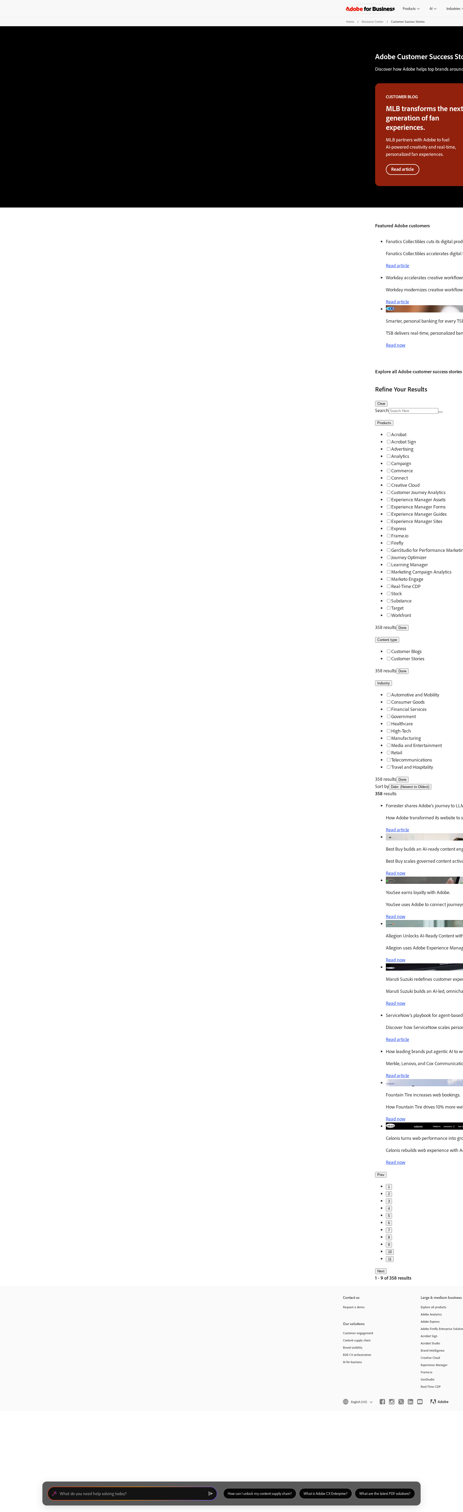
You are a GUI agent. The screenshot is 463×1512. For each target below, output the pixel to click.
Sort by (382, 786)
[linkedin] (410, 1401)
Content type (387, 640)
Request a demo (353, 1307)
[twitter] (401, 1401)
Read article (402, 169)
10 (390, 1252)
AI (431, 8)
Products (409, 8)
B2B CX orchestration (357, 1355)
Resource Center (372, 22)
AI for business (352, 1362)
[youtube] (420, 1401)
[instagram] (391, 1401)
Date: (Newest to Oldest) (410, 787)
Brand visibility (353, 1347)
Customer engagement (358, 1333)
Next (380, 1271)
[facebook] (382, 1401)
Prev (380, 1175)
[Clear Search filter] (440, 412)
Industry (383, 683)
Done (402, 628)
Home (350, 22)
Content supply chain (357, 1340)
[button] (357, 1401)
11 (389, 1259)
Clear (381, 404)
